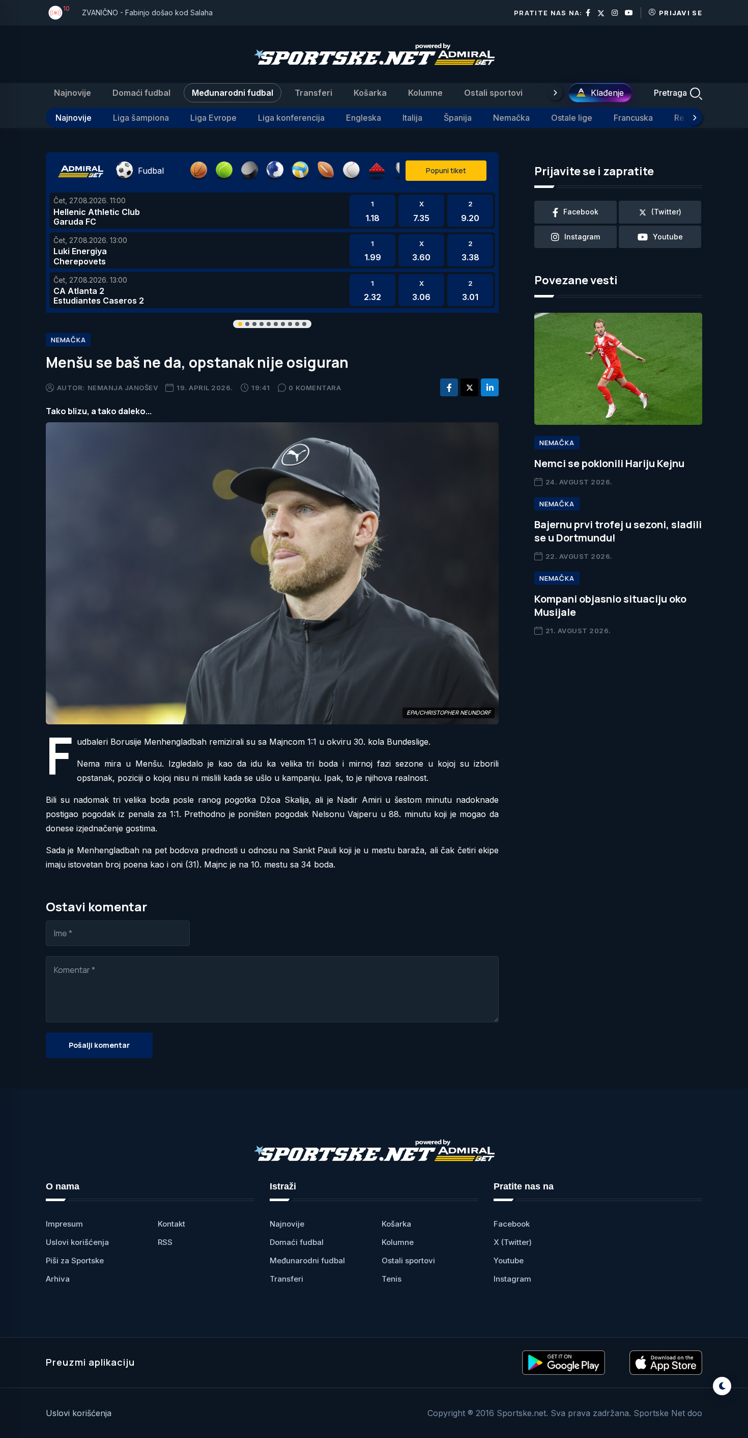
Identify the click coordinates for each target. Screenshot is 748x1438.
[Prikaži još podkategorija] (694, 117)
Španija (458, 118)
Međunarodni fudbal (232, 93)
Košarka (370, 93)
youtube (668, 236)
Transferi (313, 93)
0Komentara (315, 388)
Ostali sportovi (493, 93)
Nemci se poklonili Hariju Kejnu (609, 463)
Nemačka (511, 118)
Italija (412, 118)
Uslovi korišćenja (77, 1242)
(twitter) (666, 211)
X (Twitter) (513, 1242)
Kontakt (171, 1224)
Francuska (633, 118)
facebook (580, 211)
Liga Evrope (213, 118)
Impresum (64, 1224)
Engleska (363, 118)
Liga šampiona (141, 118)
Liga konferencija (291, 118)
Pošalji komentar (99, 1045)
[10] (55, 13)
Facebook (512, 1224)
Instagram (512, 1279)
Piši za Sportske (75, 1260)
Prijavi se (680, 13)
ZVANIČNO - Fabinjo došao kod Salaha (147, 12)
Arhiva (58, 1279)
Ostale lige (571, 118)
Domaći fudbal (141, 93)
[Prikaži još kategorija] (555, 92)
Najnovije (72, 93)
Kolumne (425, 93)
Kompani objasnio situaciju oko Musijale (610, 605)
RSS (165, 1242)
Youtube (509, 1260)
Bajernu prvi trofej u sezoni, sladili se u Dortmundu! (618, 531)
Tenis (391, 1279)
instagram (582, 236)
